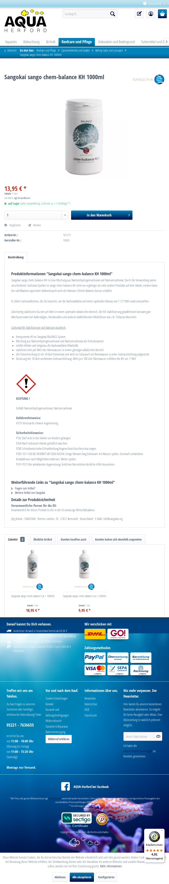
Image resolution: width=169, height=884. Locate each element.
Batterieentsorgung (55, 732)
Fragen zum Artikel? (24, 488)
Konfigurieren (106, 877)
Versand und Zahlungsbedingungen (57, 712)
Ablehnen (60, 877)
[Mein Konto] (150, 13)
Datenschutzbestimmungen (137, 751)
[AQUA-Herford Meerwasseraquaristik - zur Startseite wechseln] (26, 20)
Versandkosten (54, 798)
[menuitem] (167, 3)
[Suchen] (112, 13)
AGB (86, 709)
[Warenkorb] (162, 13)
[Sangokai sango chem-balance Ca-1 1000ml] (32, 564)
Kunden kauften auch (73, 539)
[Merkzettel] (139, 13)
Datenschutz (90, 704)
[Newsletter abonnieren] (158, 736)
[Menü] (162, 831)
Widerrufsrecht (53, 720)
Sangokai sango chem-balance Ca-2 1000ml (84, 596)
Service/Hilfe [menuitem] (154, 3)
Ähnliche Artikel (42, 539)
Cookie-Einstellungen (57, 698)
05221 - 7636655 (20, 725)
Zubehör (15, 539)
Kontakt (49, 704)
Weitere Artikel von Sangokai (29, 492)
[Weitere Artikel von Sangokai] (148, 81)
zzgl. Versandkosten (22, 198)
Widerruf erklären (58, 739)
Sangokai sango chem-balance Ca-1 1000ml (33, 596)
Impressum (90, 715)
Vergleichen (15, 225)
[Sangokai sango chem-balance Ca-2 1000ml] (84, 564)
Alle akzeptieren (81, 877)
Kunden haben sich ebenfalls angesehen (118, 539)
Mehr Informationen (111, 866)
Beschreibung (16, 257)
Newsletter (90, 698)
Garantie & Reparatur (57, 726)
